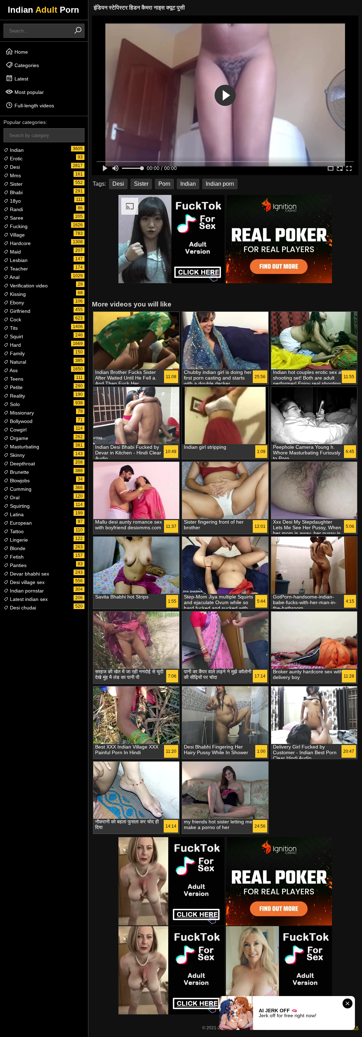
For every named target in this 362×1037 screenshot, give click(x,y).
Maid (14, 252)
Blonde (16, 548)
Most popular (28, 92)
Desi (14, 167)
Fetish (16, 557)
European (20, 523)
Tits (13, 328)
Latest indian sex (28, 599)
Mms (14, 175)
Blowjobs (19, 480)
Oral (13, 497)
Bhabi (15, 192)
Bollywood (20, 421)
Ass (13, 370)
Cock (14, 319)
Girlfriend (19, 311)
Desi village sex (26, 582)
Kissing (17, 294)
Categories (26, 65)
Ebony (16, 302)
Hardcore (19, 243)
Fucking (18, 226)
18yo (14, 201)
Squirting (19, 506)
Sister (15, 184)
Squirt (15, 336)
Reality (16, 396)
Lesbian (18, 260)
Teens (15, 379)
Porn (164, 184)
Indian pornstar (26, 591)
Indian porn (220, 184)
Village (16, 235)
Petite (15, 387)
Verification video (28, 285)
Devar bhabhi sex (28, 574)
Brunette (18, 472)
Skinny (16, 455)
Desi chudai (22, 607)
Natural (17, 362)
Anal (13, 277)
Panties (17, 565)
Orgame (18, 438)
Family (16, 353)
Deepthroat (21, 463)
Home (20, 52)
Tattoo (16, 531)
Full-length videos (33, 105)
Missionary (21, 413)
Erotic (15, 158)
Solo (14, 404)
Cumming (19, 489)
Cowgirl (17, 430)
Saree (15, 218)
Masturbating (23, 446)
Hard (14, 345)
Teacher (18, 269)
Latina (16, 514)
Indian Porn (43, 9)
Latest (20, 79)
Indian (16, 150)
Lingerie (18, 540)
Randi (15, 209)
